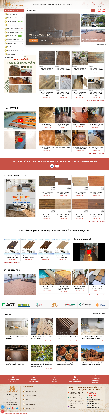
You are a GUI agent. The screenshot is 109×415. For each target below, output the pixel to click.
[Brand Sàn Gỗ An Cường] (54, 304)
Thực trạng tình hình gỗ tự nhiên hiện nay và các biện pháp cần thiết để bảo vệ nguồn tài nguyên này (41, 364)
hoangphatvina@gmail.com (93, 399)
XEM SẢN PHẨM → (33, 40)
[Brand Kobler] (8, 304)
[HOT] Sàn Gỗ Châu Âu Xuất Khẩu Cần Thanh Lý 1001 (96, 70)
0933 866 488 (92, 393)
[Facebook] (52, 166)
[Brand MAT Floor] (39, 304)
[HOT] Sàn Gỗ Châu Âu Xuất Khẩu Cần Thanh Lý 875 (46, 70)
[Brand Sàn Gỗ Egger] (85, 304)
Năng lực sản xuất (30, 408)
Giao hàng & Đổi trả (30, 404)
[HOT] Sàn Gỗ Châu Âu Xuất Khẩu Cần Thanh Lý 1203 (79, 94)
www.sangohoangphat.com (93, 403)
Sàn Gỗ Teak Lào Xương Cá (63, 147)
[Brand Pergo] (69, 304)
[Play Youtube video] (20, 120)
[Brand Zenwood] (100, 304)
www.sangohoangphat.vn (93, 407)
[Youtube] (57, 166)
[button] (51, 43)
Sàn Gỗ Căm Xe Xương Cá (79, 124)
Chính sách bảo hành (31, 399)
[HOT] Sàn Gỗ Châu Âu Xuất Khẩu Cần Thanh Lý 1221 (96, 94)
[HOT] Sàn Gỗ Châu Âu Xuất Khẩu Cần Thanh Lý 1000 (79, 70)
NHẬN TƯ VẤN (43, 40)
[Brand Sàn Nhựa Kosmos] (23, 304)
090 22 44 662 (101, 11)
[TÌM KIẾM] (93, 10)
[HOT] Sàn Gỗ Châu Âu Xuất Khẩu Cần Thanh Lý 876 (63, 70)
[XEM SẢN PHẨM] (20, 74)
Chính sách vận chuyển (31, 395)
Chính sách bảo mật (31, 391)
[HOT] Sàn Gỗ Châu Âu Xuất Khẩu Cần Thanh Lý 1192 (46, 94)
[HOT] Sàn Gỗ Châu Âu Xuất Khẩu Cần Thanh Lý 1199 (63, 94)
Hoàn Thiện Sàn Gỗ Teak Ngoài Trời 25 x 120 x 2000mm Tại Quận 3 (63, 288)
